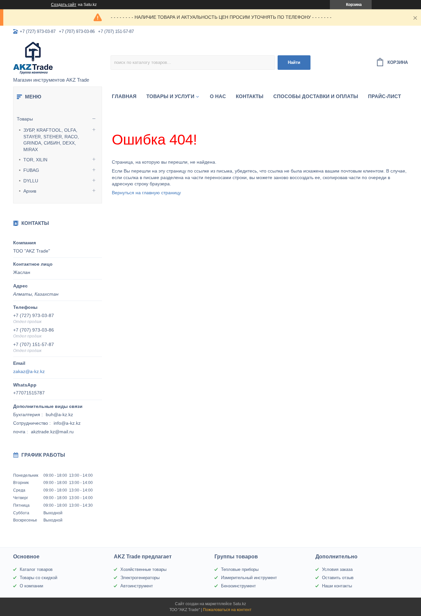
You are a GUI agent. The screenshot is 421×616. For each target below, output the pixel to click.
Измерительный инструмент (249, 577)
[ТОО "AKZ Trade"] (62, 57)
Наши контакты (337, 585)
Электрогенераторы (140, 577)
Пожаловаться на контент (227, 609)
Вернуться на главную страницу (146, 192)
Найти (294, 62)
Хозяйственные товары (143, 569)
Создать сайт (63, 4)
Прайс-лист (384, 96)
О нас (218, 96)
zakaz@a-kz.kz (29, 371)
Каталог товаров (36, 569)
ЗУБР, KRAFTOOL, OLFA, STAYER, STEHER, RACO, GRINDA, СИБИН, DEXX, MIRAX (51, 139)
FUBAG (31, 170)
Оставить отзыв (338, 577)
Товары (25, 118)
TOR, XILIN (35, 159)
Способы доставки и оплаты (315, 96)
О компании (31, 585)
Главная (124, 96)
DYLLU (30, 180)
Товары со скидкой (38, 577)
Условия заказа (337, 569)
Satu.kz (239, 604)
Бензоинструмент (238, 585)
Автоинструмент (136, 585)
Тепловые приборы (240, 569)
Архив (29, 191)
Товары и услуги (170, 96)
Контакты (249, 96)
